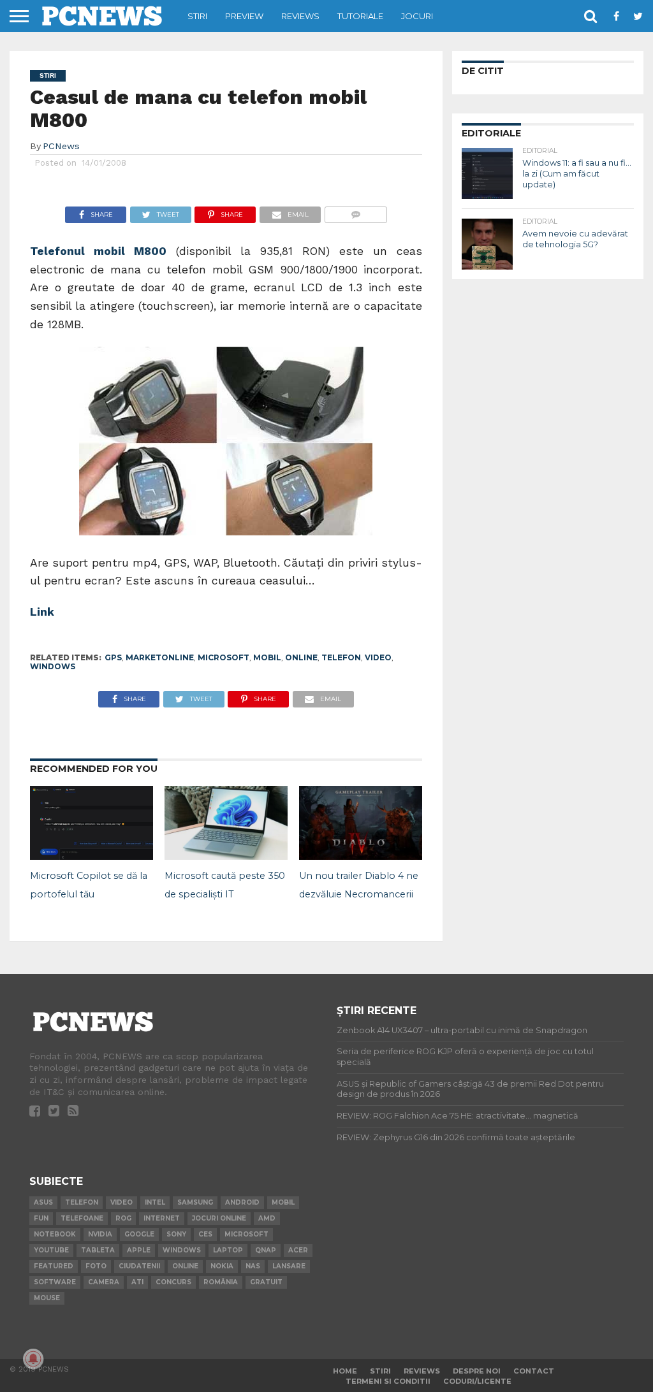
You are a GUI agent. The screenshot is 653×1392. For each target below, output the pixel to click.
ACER (298, 1250)
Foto (95, 1266)
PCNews (61, 146)
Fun (41, 1218)
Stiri (197, 16)
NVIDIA (100, 1234)
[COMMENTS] (355, 211)
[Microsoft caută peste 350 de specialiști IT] (226, 856)
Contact (533, 1371)
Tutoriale (360, 16)
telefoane (82, 1218)
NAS (253, 1266)
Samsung (195, 1202)
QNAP (265, 1250)
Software (55, 1282)
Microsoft (223, 657)
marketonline (160, 657)
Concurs (173, 1282)
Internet (161, 1218)
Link (42, 611)
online (301, 657)
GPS (113, 657)
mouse (47, 1298)
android (242, 1202)
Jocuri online (219, 1218)
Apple (138, 1250)
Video (378, 657)
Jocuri (417, 16)
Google (139, 1234)
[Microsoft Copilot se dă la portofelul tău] (91, 856)
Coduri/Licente (477, 1381)
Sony (176, 1234)
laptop (228, 1250)
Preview (244, 16)
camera (103, 1282)
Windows (52, 666)
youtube (51, 1250)
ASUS (43, 1202)
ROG (123, 1218)
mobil (267, 657)
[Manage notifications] (33, 1359)
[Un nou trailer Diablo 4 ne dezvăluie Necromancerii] (360, 856)
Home (345, 1371)
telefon (341, 657)
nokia (221, 1266)
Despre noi (477, 1371)
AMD (266, 1218)
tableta (98, 1250)
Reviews (300, 16)
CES (205, 1234)
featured (53, 1266)
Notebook (55, 1234)
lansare (288, 1266)
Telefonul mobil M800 (98, 251)
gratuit (266, 1282)
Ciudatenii (139, 1266)
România (220, 1282)
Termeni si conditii (388, 1381)
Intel (155, 1202)
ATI (137, 1282)
